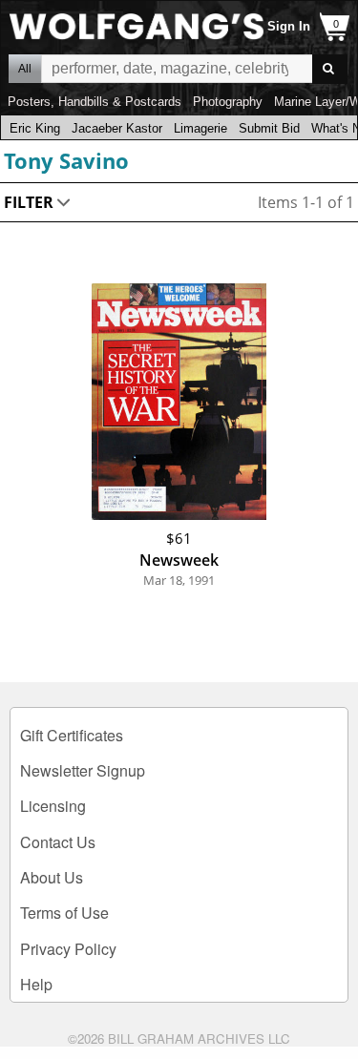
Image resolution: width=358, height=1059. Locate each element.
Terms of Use (64, 913)
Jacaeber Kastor (117, 128)
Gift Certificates (71, 735)
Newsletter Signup (82, 770)
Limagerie (200, 128)
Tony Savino (66, 160)
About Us (51, 877)
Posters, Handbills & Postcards (94, 101)
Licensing (53, 806)
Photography (228, 101)
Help (36, 984)
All (25, 68)
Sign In (288, 26)
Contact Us (57, 842)
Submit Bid (269, 128)
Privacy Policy (68, 949)
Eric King (35, 128)
